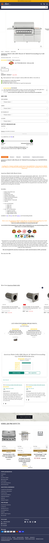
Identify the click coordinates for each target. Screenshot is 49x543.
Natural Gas (5, 70)
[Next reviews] (47, 90)
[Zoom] (41, 46)
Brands (13, 537)
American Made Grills (6, 57)
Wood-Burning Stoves (6, 482)
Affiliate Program (4, 500)
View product (9, 450)
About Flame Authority (6, 504)
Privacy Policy (4, 493)
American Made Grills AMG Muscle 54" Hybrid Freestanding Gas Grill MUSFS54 (13, 385)
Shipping (3, 131)
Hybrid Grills (13, 51)
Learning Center (20, 537)
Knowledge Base (4, 510)
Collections (7, 51)
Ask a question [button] (32, 373)
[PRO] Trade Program (6, 513)
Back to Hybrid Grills (25, 417)
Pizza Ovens (3, 481)
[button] (4, 60)
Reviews (3, 511)
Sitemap (3, 498)
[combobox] (24, 7)
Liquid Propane (14, 70)
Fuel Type (4, 446)
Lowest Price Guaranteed (6, 489)
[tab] (4, 157)
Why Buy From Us (4, 508)
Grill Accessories (4, 484)
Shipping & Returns (5, 496)
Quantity (3, 126)
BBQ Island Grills (4, 479)
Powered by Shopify (5, 540)
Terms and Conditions (6, 494)
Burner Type (20, 450)
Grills (2, 475)
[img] (24, 325)
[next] (46, 447)
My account (3, 515)
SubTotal (3, 124)
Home (2, 51)
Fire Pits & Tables (4, 477)
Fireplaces (3, 474)
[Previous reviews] (2, 90)
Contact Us (3, 506)
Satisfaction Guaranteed (6, 491)
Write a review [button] (16, 373)
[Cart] (44, 4)
